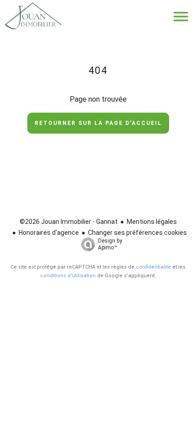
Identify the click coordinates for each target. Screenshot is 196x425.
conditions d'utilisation (68, 276)
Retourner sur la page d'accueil (98, 123)
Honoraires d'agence (49, 232)
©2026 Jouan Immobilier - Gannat (69, 221)
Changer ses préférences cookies (137, 232)
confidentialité (153, 267)
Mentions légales (152, 221)
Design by (110, 244)
